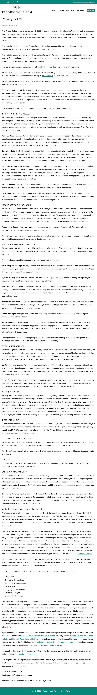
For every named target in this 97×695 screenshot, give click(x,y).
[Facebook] (4, 2)
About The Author (67, 10)
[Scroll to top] (93, 688)
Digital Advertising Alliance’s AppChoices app (55, 642)
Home (54, 10)
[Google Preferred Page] (18, 2)
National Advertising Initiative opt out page (37, 636)
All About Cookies (85, 554)
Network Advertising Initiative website (28, 639)
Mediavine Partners (27, 654)
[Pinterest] (8, 2)
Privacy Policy (65, 691)
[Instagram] (13, 2)
